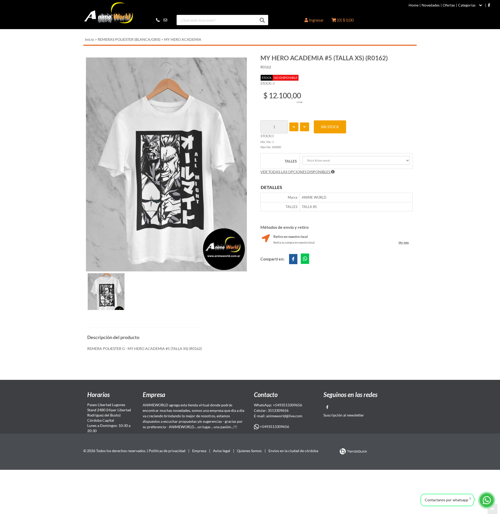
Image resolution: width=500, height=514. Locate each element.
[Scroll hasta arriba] (492, 509)
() (345, 19)
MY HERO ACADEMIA (182, 39)
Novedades (431, 5)
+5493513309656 (274, 426)
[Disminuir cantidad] (304, 126)
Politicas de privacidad (167, 450)
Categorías (467, 5)
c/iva (299, 102)
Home (413, 5)
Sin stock (330, 127)
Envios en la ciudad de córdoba (293, 450)
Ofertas (449, 5)
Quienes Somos (249, 450)
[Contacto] (161, 20)
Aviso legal (221, 450)
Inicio (89, 39)
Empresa (199, 450)
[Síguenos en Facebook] (489, 5)
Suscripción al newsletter (343, 415)
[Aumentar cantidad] (293, 126)
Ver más (403, 242)
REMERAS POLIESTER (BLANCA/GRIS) (129, 39)
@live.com (294, 416)
